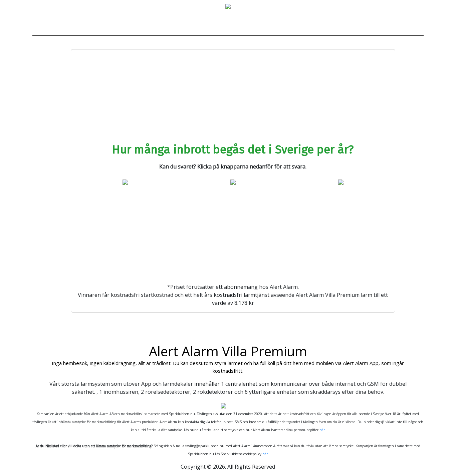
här (322, 430)
